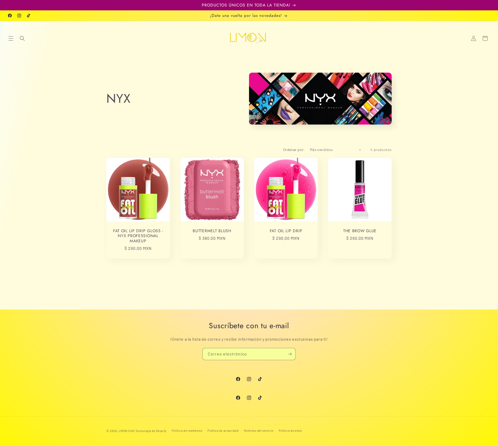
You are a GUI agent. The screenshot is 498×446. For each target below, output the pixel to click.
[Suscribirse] (289, 354)
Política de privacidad (223, 430)
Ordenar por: (294, 149)
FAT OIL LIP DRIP (286, 230)
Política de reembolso (187, 430)
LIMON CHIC (127, 431)
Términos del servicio (259, 430)
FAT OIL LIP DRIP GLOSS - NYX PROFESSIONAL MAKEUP (138, 235)
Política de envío (290, 430)
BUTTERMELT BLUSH (212, 230)
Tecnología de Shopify (151, 431)
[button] (11, 38)
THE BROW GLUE (360, 230)
